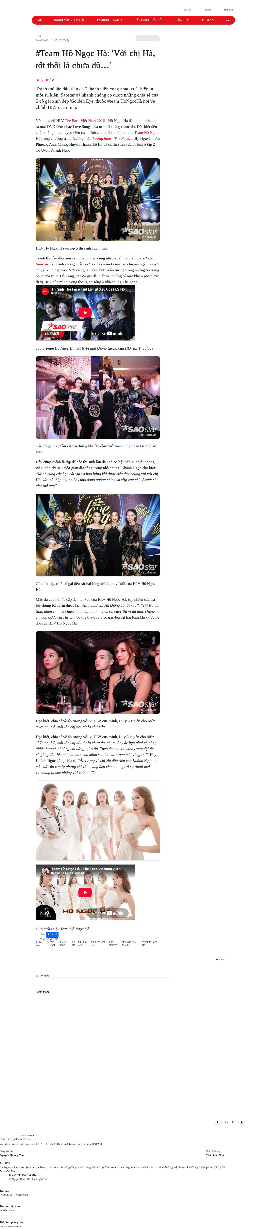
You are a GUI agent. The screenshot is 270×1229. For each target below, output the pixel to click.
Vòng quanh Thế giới (82, 1167)
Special (209, 1167)
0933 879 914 (21, 1195)
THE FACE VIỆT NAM (98, 943)
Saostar (42, 264)
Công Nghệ (198, 1167)
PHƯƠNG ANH (82, 943)
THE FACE (52, 943)
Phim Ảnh (110, 1167)
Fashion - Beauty (110, 20)
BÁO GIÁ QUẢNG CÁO (230, 1123)
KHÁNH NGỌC (62, 943)
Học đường (159, 1167)
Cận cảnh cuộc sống (150, 20)
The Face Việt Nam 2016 (85, 120)
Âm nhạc (183, 20)
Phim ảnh (209, 20)
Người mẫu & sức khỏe (139, 1167)
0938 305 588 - (7, 1195)
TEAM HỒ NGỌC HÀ (149, 943)
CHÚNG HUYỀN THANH (129, 943)
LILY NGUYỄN (113, 943)
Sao (39, 20)
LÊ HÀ (73, 943)
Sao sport (121, 1167)
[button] (147, 38)
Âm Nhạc (99, 1167)
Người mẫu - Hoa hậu (69, 20)
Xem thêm (43, 991)
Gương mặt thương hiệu (178, 1167)
